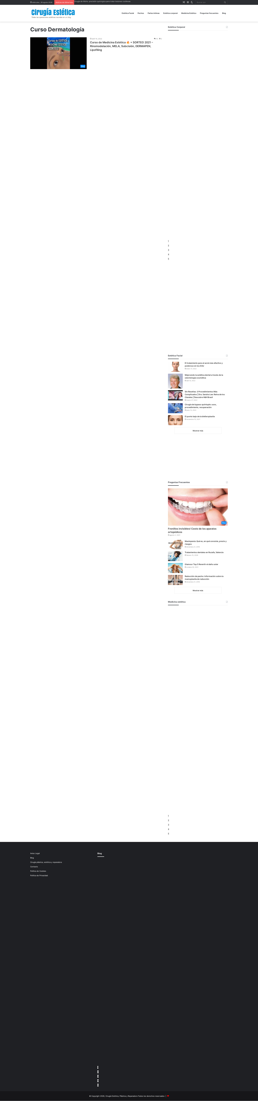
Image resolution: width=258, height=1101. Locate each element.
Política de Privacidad (39, 875)
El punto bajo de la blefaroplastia (200, 416)
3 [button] (168, 250)
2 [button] (168, 245)
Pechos (141, 13)
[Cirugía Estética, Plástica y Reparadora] (53, 13)
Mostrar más (198, 431)
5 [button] (168, 259)
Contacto (34, 867)
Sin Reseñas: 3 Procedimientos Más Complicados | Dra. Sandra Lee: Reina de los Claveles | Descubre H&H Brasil (205, 394)
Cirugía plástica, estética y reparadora (46, 862)
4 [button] (168, 254)
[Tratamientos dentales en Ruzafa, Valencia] (175, 556)
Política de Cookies (38, 871)
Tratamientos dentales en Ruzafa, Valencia (204, 552)
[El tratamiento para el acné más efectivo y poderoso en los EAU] (175, 367)
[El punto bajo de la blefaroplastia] (175, 420)
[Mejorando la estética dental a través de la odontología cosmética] (175, 381)
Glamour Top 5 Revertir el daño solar (201, 564)
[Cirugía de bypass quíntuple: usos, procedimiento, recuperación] (175, 408)
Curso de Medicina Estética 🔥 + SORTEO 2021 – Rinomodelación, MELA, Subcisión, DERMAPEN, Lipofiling (121, 46)
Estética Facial (128, 13)
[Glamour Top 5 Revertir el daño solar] (175, 568)
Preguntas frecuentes (209, 13)
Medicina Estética (188, 13)
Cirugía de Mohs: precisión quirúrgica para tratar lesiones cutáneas (102, 1)
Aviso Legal (35, 853)
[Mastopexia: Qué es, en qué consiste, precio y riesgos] (175, 544)
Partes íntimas (154, 13)
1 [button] (168, 241)
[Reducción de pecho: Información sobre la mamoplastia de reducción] (175, 580)
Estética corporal (170, 13)
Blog (224, 13)
